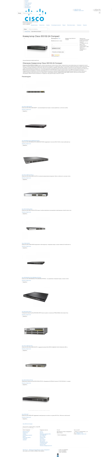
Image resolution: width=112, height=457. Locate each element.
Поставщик (27, 5)
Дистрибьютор (28, 6)
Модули (64, 25)
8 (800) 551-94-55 (77, 9)
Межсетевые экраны (71, 25)
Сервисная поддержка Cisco (45, 433)
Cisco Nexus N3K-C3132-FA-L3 (27, 174)
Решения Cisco (43, 444)
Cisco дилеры (42, 440)
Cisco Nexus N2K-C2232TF (27, 106)
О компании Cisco (43, 443)
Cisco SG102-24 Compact (27, 423)
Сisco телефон (43, 439)
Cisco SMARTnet (43, 435)
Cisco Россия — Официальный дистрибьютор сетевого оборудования (36, 449)
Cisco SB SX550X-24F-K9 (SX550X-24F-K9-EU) (31, 140)
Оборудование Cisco (44, 442)
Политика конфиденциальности (46, 445)
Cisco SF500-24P (25, 414)
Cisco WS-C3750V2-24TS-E (27, 209)
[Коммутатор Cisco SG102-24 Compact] (37, 47)
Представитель (28, 4)
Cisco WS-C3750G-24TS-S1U (27, 380)
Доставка (41, 432)
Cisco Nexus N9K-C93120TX (27, 345)
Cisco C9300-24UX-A (26, 243)
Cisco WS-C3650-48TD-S (26, 311)
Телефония (79, 25)
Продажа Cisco (43, 437)
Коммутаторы (42, 25)
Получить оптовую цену (26, 109)
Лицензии (85, 25)
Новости (26, 1)
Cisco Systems (28, 7)
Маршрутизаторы (34, 25)
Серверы (48, 25)
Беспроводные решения (56, 25)
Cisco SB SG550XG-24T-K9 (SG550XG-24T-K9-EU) (31, 277)
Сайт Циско (42, 438)
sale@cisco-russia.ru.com (79, 10)
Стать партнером (28, 3)
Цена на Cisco (42, 436)
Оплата (41, 431)
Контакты (27, 0)
